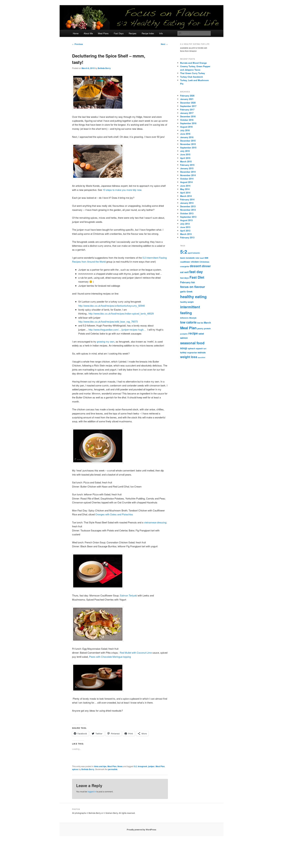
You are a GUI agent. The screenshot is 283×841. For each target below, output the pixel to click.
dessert (195, 266)
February (185, 282)
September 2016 (188, 123)
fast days (184, 277)
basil (202, 258)
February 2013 (187, 237)
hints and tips (100, 766)
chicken (195, 261)
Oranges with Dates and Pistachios (114, 514)
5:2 (135, 766)
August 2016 (186, 126)
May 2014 (184, 189)
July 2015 (185, 151)
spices (75, 769)
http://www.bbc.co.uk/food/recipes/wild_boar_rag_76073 (108, 321)
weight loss (188, 357)
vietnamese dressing (155, 522)
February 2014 (187, 199)
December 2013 (188, 206)
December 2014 (188, 171)
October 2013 (186, 213)
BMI (206, 257)
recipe (193, 333)
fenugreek (142, 766)
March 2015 (186, 161)
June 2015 (185, 154)
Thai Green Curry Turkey (192, 73)
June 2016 (185, 133)
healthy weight (187, 301)
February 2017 (187, 109)
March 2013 (186, 234)
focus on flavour (192, 286)
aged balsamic (194, 253)
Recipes (132, 33)
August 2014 (186, 182)
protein (207, 328)
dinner (206, 266)
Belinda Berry (104, 68)
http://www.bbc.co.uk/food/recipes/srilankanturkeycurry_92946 (111, 305)
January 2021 (186, 99)
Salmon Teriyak (128, 595)
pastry (200, 328)
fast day (196, 271)
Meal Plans (103, 33)
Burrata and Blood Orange (193, 62)
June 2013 (185, 227)
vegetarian (192, 352)
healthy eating (193, 296)
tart (204, 348)
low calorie (188, 322)
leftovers (184, 317)
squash (199, 348)
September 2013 (188, 216)
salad (201, 333)
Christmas (204, 261)
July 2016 (185, 130)
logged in (92, 791)
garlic (183, 291)
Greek (189, 291)
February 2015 (187, 164)
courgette (184, 266)
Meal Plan (111, 766)
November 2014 (188, 175)
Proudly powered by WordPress (141, 829)
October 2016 (186, 119)
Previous (77, 44)
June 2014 (185, 185)
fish (193, 282)
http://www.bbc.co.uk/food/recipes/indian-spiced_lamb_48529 (121, 313)
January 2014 (186, 202)
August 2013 (186, 220)
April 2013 (185, 230)
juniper (151, 766)
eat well (184, 272)
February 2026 (187, 95)
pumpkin (184, 334)
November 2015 (188, 144)
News (120, 766)
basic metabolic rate (189, 257)
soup (183, 348)
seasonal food (192, 342)
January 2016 (186, 137)
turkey (183, 352)
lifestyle (193, 317)
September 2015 (188, 147)
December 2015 (188, 140)
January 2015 (186, 168)
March (207, 322)
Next (164, 44)
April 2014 (185, 192)
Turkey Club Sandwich (191, 76)
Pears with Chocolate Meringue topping (110, 656)
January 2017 (186, 113)
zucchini (201, 357)
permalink (112, 769)
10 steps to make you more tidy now (122, 189)
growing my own (105, 341)
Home (75, 33)
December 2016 (188, 116)
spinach (191, 348)
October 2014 (186, 178)
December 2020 (188, 102)
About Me (88, 33)
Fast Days (119, 33)
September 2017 (188, 106)
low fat (200, 322)
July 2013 (185, 223)
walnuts (202, 352)
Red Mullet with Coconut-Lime (136, 652)
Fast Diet (196, 277)
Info (161, 33)
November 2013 (188, 209)
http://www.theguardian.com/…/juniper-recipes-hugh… (117, 329)
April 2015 (185, 158)
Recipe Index (148, 33)
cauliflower (185, 261)
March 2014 (186, 196)
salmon (184, 337)
